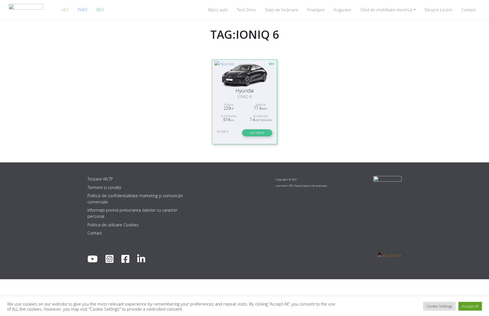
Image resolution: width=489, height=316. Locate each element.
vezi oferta (257, 132)
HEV (65, 9)
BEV (100, 9)
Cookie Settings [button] (439, 306)
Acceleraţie (260, 116)
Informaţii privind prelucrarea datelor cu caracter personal (132, 213)
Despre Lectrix (438, 9)
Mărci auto (218, 9)
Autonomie (229, 116)
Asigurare (342, 9)
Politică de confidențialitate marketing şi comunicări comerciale (135, 199)
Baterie (260, 104)
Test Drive (246, 9)
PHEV (82, 9)
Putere (228, 104)
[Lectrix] (26, 10)
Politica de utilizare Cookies (113, 224)
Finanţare (316, 9)
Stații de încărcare (281, 9)
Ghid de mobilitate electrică (386, 9)
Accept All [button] (470, 306)
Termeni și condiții (104, 187)
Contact (468, 9)
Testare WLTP (100, 179)
